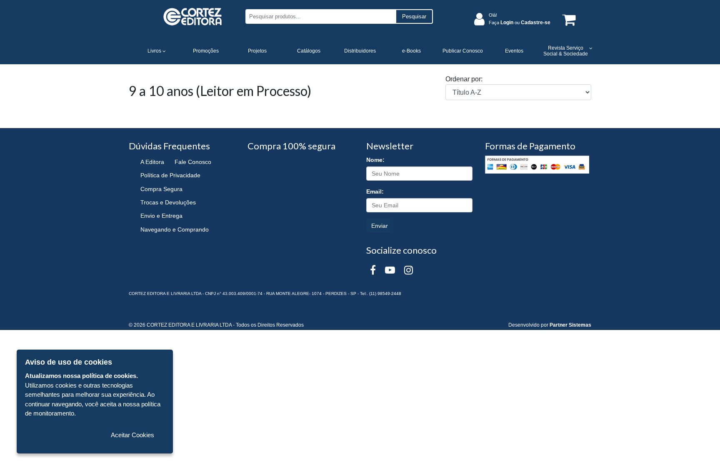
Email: (375, 191)
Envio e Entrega (161, 215)
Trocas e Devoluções (168, 202)
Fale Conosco (193, 162)
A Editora (152, 162)
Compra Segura (161, 189)
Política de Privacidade (170, 175)
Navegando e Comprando (174, 229)
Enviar (379, 225)
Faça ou (519, 22)
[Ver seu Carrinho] (567, 19)
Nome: (375, 159)
